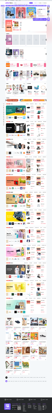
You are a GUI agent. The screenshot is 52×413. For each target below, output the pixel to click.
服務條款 (24, 408)
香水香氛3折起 (37, 227)
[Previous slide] (5, 322)
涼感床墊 (9, 381)
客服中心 (34, 405)
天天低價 (21, 5)
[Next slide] (12, 322)
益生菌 (35, 381)
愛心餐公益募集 (28, 174)
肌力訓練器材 (31, 377)
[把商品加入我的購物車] (12, 330)
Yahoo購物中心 (9, 3)
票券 (22, 381)
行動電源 (43, 381)
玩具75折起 (29, 245)
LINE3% (26, 298)
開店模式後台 (40, 407)
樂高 (13, 381)
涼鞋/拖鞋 (41, 377)
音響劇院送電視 (40, 121)
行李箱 (24, 381)
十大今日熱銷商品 (10, 377)
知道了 (45, 19)
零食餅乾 (28, 377)
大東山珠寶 (36, 280)
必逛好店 (28, 5)
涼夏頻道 (25, 5)
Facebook (45, 406)
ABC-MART (16, 4)
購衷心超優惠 (29, 406)
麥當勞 (26, 4)
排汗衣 (20, 381)
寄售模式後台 (40, 406)
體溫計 (41, 381)
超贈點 (45, 5)
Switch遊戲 (16, 381)
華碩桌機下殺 (31, 103)
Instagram (45, 407)
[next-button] (46, 100)
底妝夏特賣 (26, 227)
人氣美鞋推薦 (35, 262)
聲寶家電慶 (44, 121)
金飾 (36, 381)
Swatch (40, 280)
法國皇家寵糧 (44, 174)
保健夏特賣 (26, 192)
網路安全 (24, 406)
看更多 (48, 16)
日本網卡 (26, 381)
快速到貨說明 (40, 408)
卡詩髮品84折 (24, 245)
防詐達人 (40, 103)
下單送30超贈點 (44, 298)
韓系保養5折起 (31, 227)
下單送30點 (30, 298)
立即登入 (44, 9)
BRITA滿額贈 (35, 156)
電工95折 (30, 156)
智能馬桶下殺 (44, 156)
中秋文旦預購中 (34, 174)
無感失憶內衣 (44, 262)
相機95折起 (29, 139)
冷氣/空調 (14, 377)
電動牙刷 (39, 381)
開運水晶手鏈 (26, 262)
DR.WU (41, 227)
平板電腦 (44, 377)
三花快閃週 (39, 262)
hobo (22, 4)
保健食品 (37, 377)
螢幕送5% (36, 103)
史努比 (24, 4)
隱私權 (24, 407)
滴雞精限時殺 (35, 192)
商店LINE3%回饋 (20, 4)
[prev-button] (6, 100)
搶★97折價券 (34, 245)
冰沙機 (31, 381)
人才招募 (34, 407)
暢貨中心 (14, 5)
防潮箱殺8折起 (44, 139)
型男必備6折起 (26, 280)
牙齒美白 (18, 377)
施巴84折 (45, 227)
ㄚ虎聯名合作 (34, 408)
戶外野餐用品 (25, 377)
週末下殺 (31, 5)
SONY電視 (31, 121)
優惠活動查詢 (29, 407)
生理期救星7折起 (44, 245)
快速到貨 (18, 5)
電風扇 (35, 121)
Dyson (28, 381)
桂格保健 (40, 192)
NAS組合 (27, 103)
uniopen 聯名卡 (40, 5)
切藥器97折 (26, 156)
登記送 (11, 5)
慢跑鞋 (45, 381)
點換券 (7, 5)
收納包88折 (39, 156)
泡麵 (39, 377)
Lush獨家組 (38, 245)
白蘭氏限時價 (31, 192)
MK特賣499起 (32, 280)
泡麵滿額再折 (38, 298)
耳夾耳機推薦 (39, 139)
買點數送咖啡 (44, 280)
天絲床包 (12, 381)
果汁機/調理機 (21, 377)
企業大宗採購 (34, 406)
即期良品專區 (23, 174)
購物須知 (24, 409)
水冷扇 (18, 381)
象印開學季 (27, 121)
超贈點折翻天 (29, 405)
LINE (44, 409)
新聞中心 (45, 405)
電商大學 (39, 405)
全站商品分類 (40, 409)
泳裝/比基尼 (34, 377)
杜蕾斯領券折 (44, 192)
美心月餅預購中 (39, 174)
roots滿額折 (30, 262)
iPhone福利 (25, 139)
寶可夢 (33, 381)
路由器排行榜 (44, 103)
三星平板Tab (34, 139)
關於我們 (24, 405)
